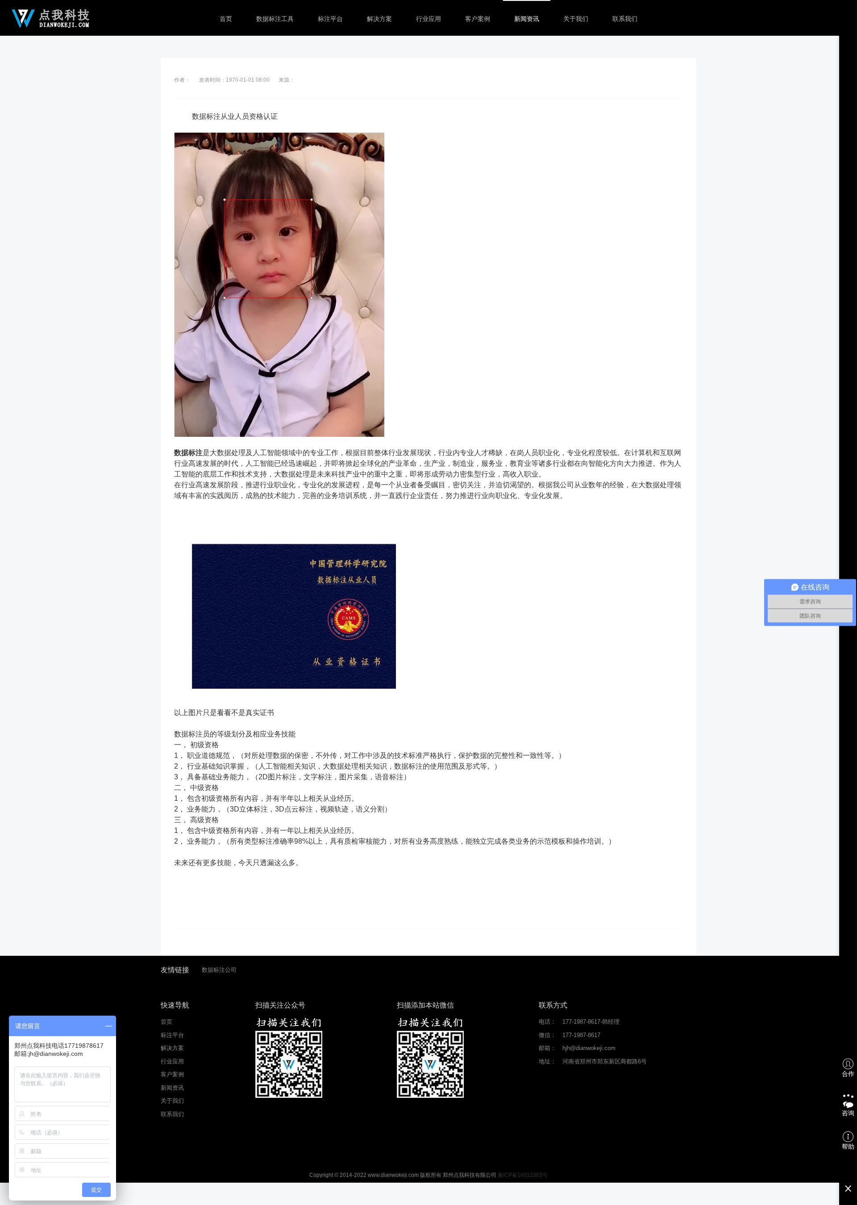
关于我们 (575, 18)
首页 (226, 18)
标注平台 (330, 18)
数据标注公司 (219, 970)
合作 (848, 1073)
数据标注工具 (275, 18)
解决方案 (379, 18)
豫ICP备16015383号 (523, 1175)
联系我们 (624, 18)
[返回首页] (51, 17)
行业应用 (428, 18)
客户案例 (477, 18)
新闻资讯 (526, 18)
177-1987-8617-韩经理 (591, 1021)
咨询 (848, 1113)
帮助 (848, 1146)
